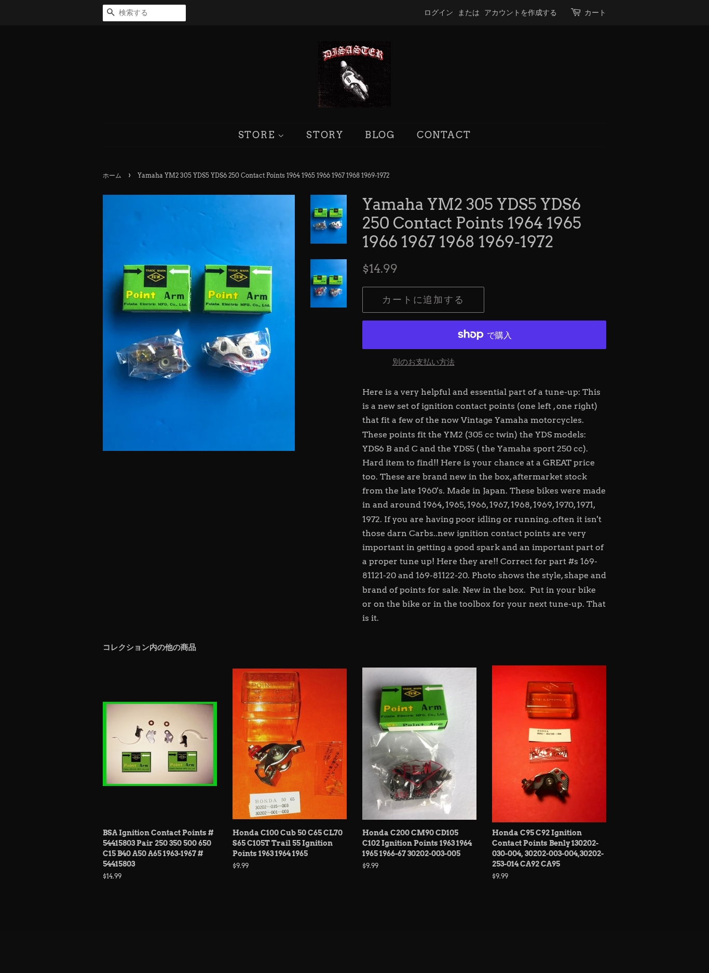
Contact (444, 134)
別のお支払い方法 (423, 362)
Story (325, 134)
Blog (380, 134)
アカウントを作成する (520, 12)
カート (595, 12)
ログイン (438, 12)
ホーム (112, 175)
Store (258, 134)
